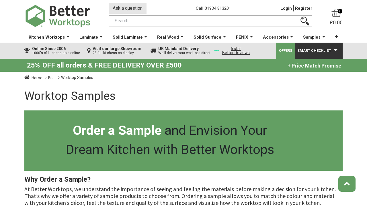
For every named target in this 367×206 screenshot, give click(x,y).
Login (286, 8)
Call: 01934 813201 (213, 8)
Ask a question (127, 8)
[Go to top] (347, 184)
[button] (337, 37)
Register (303, 8)
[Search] (305, 21)
